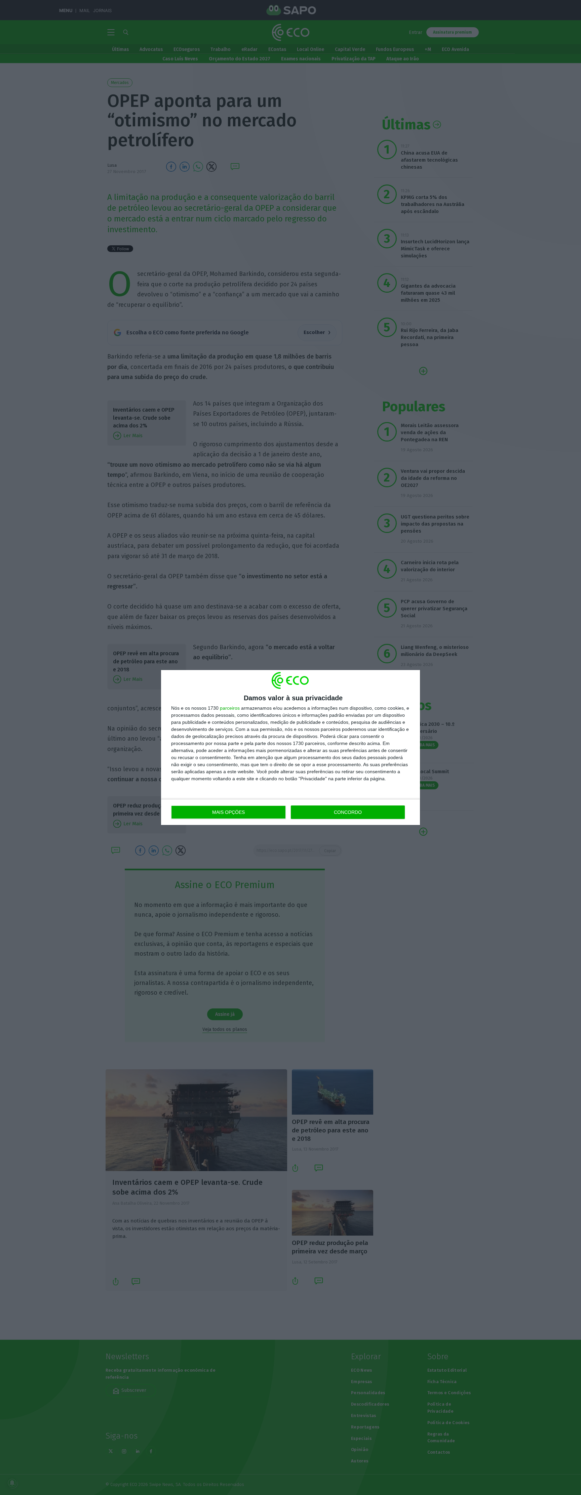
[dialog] (290, 747)
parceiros (230, 708)
